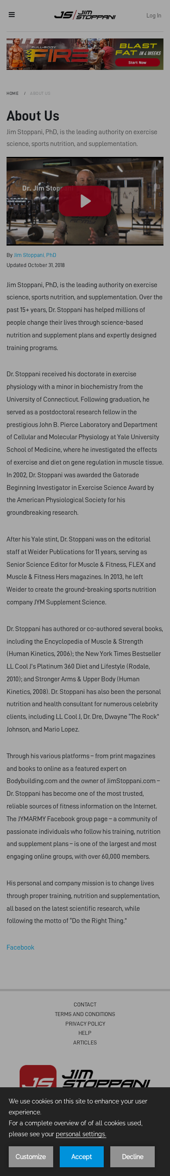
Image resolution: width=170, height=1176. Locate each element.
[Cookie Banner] (85, 1131)
